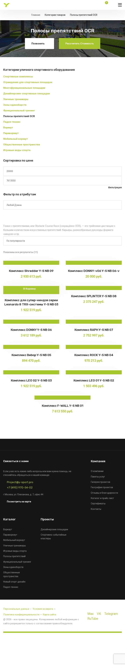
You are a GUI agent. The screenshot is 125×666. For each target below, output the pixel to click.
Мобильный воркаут (15, 138)
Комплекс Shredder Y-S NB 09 (31, 271)
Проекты (47, 519)
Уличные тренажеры (15, 99)
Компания (98, 461)
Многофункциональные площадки (24, 87)
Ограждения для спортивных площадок (27, 82)
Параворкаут (11, 133)
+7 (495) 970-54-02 (20, 487)
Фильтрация (115, 187)
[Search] (97, 5)
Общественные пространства (21, 144)
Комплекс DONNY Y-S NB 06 (31, 330)
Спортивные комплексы (18, 76)
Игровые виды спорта (16, 150)
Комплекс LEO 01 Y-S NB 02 (94, 380)
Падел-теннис (12, 121)
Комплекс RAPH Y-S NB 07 (94, 330)
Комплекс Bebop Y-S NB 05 (31, 355)
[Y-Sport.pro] (6, 5)
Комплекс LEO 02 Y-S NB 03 (31, 380)
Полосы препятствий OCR (19, 116)
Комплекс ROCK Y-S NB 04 (93, 355)
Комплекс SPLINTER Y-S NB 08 (94, 296)
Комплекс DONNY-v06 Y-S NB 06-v (93, 271)
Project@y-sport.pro (20, 482)
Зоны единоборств (15, 104)
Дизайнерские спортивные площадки (26, 93)
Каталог (9, 519)
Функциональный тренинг (19, 110)
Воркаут (8, 127)
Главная (35, 15)
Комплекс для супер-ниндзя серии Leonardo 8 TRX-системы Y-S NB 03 (31, 302)
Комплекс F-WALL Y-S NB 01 (62, 406)
